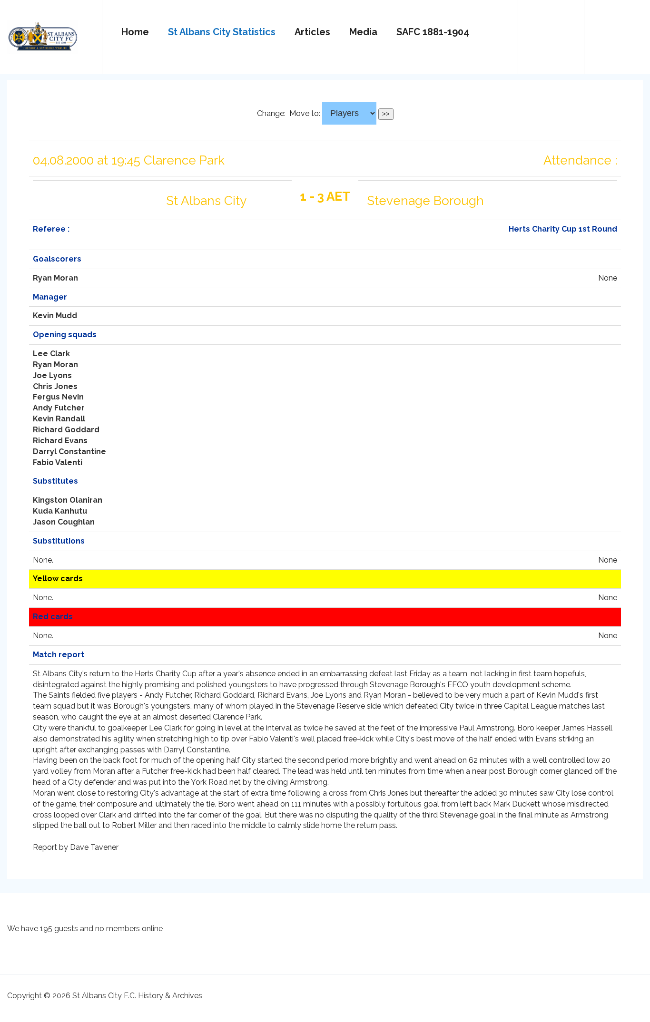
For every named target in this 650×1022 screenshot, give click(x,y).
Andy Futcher (59, 407)
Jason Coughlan (64, 521)
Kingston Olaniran (67, 500)
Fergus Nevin (58, 396)
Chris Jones (55, 386)
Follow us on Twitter (551, 33)
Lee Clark (51, 353)
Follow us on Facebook (617, 33)
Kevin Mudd (55, 315)
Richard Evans (60, 440)
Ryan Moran (55, 277)
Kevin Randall (59, 418)
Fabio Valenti (57, 462)
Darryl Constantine (69, 451)
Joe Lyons (52, 375)
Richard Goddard (66, 429)
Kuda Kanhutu (60, 511)
